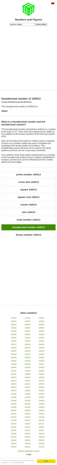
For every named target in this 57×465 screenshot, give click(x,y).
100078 (41, 387)
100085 (13, 397)
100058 (13, 367)
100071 (27, 381)
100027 (41, 331)
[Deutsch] (52, 4)
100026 (27, 331)
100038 (27, 344)
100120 (41, 434)
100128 (27, 444)
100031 (13, 338)
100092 (27, 404)
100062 (27, 371)
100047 (27, 354)
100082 (13, 394)
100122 (27, 437)
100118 (13, 434)
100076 (13, 387)
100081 (41, 391)
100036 (41, 341)
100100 (13, 414)
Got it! (46, 461)
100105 (41, 417)
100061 (13, 371)
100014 (27, 318)
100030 (41, 334)
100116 (27, 430)
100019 (13, 325)
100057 (41, 364)
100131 (27, 447)
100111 (41, 424)
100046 (13, 354)
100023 (27, 328)
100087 (41, 397)
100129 (41, 444)
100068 (27, 377)
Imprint (36, 451)
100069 (41, 377)
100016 (13, 321)
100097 (13, 410)
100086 (27, 397)
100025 (13, 331)
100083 (27, 394)
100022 (13, 328)
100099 (41, 410)
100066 (41, 374)
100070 (13, 381)
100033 (41, 338)
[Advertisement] (28, 57)
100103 (13, 417)
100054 (41, 361)
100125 (27, 440)
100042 (41, 348)
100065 (27, 374)
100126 (41, 440)
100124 (13, 440)
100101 (27, 414)
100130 (13, 447)
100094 (13, 407)
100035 (27, 341)
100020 (27, 325)
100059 (27, 367)
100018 (41, 321)
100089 (27, 401)
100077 (27, 387)
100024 (41, 328)
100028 (13, 334)
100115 (13, 430)
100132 (41, 447)
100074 (27, 384)
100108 (41, 420)
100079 (13, 391)
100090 (41, 401)
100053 (27, 361)
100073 (13, 384)
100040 (13, 348)
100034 (13, 341)
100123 (41, 437)
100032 (27, 338)
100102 (41, 414)
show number (41, 24)
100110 (27, 424)
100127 (13, 444)
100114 (41, 427)
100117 (41, 430)
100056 (27, 364)
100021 (41, 325)
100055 (13, 364)
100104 (27, 417)
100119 (27, 434)
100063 (41, 371)
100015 (41, 318)
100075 (41, 384)
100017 (27, 321)
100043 (13, 351)
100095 (27, 407)
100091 (13, 404)
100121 (13, 437)
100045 (41, 351)
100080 (27, 391)
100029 (27, 334)
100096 (41, 407)
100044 (27, 351)
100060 (41, 367)
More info (21, 463)
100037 (13, 344)
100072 (41, 381)
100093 (41, 404)
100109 (13, 424)
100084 (41, 394)
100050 (27, 358)
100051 (41, 358)
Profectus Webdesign (25, 451)
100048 (41, 354)
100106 (13, 420)
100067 (13, 377)
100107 (27, 420)
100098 (27, 410)
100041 (27, 348)
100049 (13, 358)
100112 (13, 427)
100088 (13, 401)
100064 (13, 374)
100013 (13, 318)
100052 (13, 361)
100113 (27, 427)
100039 (41, 344)
